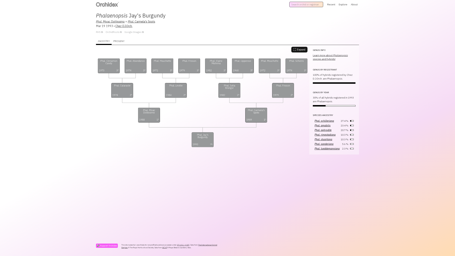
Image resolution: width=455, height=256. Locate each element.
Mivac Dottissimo (110, 21)
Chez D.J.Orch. (123, 26)
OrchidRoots (112, 32)
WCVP (164, 247)
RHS (98, 32)
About (354, 4)
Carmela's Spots (141, 21)
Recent (331, 4)
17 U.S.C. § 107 (183, 245)
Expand (299, 49)
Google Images (132, 32)
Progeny (119, 41)
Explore (343, 4)
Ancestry (104, 41)
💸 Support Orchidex (107, 245)
